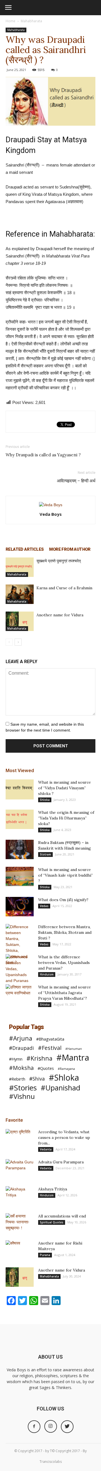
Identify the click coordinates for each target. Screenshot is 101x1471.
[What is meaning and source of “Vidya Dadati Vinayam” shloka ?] (20, 789)
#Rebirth (17, 1079)
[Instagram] (50, 1426)
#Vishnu (22, 1096)
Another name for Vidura (59, 614)
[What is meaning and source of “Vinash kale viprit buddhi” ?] (20, 876)
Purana (45, 1255)
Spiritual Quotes (51, 1222)
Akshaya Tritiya (52, 1189)
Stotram (45, 854)
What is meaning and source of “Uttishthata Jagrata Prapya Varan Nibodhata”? (64, 993)
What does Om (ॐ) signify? (63, 899)
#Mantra (72, 1058)
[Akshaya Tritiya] (20, 1196)
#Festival (49, 1048)
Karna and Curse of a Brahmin (64, 587)
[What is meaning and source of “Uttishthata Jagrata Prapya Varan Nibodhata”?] (20, 994)
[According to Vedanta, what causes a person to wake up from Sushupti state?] (20, 1139)
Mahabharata (31, 21)
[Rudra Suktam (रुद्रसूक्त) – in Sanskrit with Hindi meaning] (20, 849)
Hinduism (47, 974)
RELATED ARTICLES (24, 549)
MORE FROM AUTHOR (69, 549)
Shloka (45, 800)
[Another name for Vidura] (20, 621)
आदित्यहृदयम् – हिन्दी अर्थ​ (76, 480)
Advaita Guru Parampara (61, 1162)
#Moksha (21, 1068)
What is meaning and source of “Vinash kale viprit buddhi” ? (65, 875)
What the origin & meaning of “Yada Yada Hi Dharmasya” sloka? (66, 818)
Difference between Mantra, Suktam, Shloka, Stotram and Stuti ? (64, 932)
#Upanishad (60, 1088)
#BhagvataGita (50, 1039)
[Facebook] (34, 1426)
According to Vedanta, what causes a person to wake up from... (64, 1137)
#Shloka (64, 1078)
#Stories (23, 1088)
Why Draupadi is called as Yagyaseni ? (43, 454)
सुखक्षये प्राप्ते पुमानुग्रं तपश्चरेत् (58, 560)
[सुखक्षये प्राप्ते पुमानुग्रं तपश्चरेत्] (20, 567)
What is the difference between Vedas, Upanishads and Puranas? (64, 962)
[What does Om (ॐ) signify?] (20, 906)
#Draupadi (21, 1048)
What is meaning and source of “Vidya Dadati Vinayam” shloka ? (64, 788)
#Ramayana (66, 1069)
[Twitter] (67, 1426)
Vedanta (46, 1149)
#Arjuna (20, 1038)
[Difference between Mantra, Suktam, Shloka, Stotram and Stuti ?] (20, 944)
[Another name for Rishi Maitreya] (20, 1250)
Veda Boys (51, 514)
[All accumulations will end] (20, 1223)
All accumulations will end (62, 1216)
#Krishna (39, 1058)
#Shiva (37, 1079)
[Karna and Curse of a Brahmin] (20, 594)
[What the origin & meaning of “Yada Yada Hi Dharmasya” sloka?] (20, 819)
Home (10, 21)
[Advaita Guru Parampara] (20, 1169)
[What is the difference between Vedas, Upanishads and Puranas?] (20, 969)
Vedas (44, 906)
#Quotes (46, 1068)
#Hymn (15, 1059)
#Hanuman (73, 1049)
